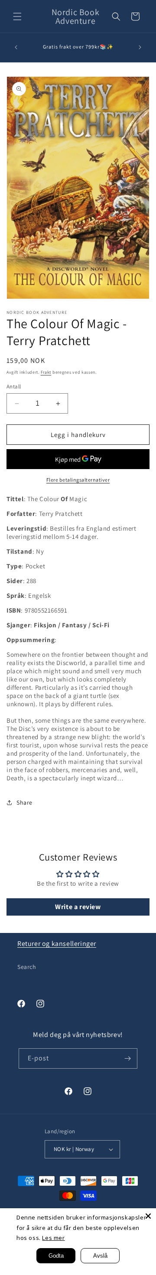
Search (26, 967)
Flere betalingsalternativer (78, 479)
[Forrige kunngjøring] (16, 47)
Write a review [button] (78, 906)
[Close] (148, 1216)
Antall (13, 386)
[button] (17, 16)
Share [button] (24, 802)
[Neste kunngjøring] (140, 47)
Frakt (46, 372)
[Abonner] (127, 1058)
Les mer (53, 1238)
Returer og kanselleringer (56, 943)
